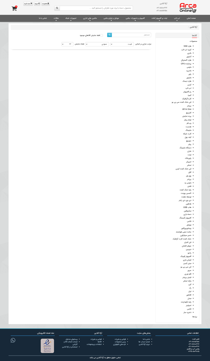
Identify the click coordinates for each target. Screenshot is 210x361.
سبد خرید (27, 3)
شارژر (189, 151)
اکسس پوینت (186, 193)
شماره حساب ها (144, 341)
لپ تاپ (177, 18)
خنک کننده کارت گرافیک (182, 239)
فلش (189, 186)
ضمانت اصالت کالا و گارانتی (70, 343)
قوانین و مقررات (120, 339)
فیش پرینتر (187, 277)
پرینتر (189, 105)
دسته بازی (187, 214)
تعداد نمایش (79, 44)
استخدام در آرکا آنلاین (69, 347)
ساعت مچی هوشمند (183, 232)
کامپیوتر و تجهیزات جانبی (135, 18)
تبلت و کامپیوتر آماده (159, 18)
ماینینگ (188, 130)
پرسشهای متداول (71, 339)
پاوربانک (188, 158)
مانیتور (188, 77)
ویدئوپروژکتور (186, 228)
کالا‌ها (100, 341)
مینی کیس (187, 263)
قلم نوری (187, 274)
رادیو (189, 253)
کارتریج (188, 112)
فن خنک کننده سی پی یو (181, 102)
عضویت (44, 3)
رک (190, 288)
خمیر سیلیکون (185, 235)
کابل (189, 172)
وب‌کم (189, 123)
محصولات (193, 41)
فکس (189, 221)
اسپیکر (188, 161)
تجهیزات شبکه (70, 18)
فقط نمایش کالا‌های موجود (90, 35)
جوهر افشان (186, 246)
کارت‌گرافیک (186, 98)
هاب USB (187, 207)
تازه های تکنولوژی (119, 344)
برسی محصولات (120, 341)
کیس (189, 84)
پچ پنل (188, 175)
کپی (189, 284)
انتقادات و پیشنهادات (94, 344)
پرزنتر (189, 179)
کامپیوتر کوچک (185, 256)
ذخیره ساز (187, 312)
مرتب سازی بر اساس (143, 44)
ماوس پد (187, 183)
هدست (188, 126)
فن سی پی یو (186, 267)
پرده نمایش (186, 116)
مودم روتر (187, 119)
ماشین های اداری (90, 18)
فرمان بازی (187, 260)
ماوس (189, 67)
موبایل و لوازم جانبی (111, 18)
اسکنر (189, 165)
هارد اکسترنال (186, 60)
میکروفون (187, 211)
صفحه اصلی (191, 18)
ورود (36, 3)
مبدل (189, 298)
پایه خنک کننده (185, 190)
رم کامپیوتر (187, 91)
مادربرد (188, 70)
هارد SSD (187, 46)
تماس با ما (43, 18)
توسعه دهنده (186, 197)
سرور (189, 270)
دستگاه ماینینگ (185, 147)
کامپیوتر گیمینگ (185, 218)
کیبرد (189, 95)
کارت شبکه (187, 133)
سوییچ (188, 140)
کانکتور (188, 295)
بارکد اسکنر (187, 281)
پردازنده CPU (186, 63)
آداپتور (188, 56)
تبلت (189, 154)
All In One (186, 109)
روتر (189, 144)
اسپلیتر (188, 305)
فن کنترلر (187, 242)
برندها (194, 317)
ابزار (189, 291)
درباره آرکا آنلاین (144, 344)
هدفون (188, 204)
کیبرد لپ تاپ (186, 49)
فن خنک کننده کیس (183, 168)
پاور (189, 74)
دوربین (188, 249)
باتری (189, 53)
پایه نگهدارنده (186, 302)
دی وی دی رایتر (185, 200)
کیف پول (188, 137)
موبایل (189, 225)
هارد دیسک (186, 81)
